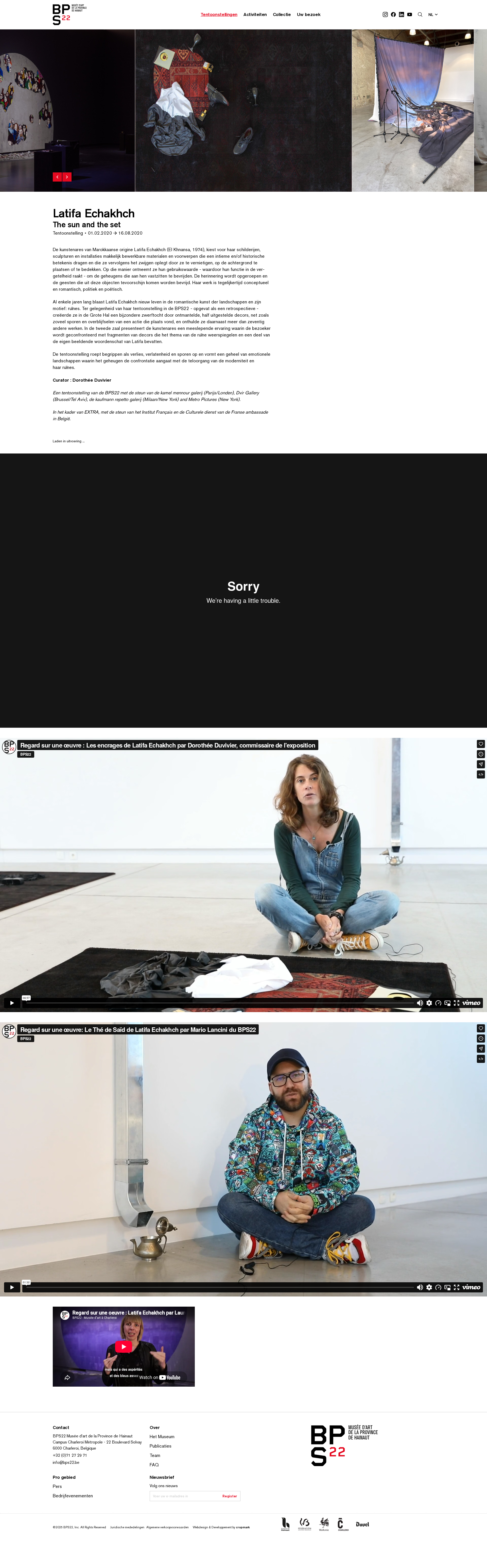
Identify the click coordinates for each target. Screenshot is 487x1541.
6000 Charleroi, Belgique (74, 1448)
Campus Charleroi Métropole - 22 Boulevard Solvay (97, 1442)
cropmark (243, 1527)
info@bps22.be (66, 1462)
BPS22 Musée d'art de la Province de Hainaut (93, 1436)
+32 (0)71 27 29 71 (70, 1455)
